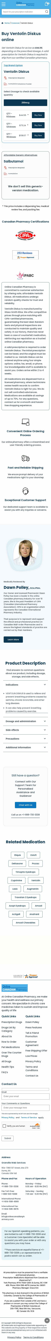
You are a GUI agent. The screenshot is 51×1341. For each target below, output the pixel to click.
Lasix (15, 888)
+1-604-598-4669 (10, 1201)
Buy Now (38, 115)
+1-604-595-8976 (10, 1209)
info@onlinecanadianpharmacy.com (13, 1218)
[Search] (46, 12)
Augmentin (33, 888)
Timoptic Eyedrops (25, 871)
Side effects (12, 730)
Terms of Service (29, 1117)
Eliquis (17, 855)
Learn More (15, 639)
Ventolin (35, 880)
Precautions (12, 738)
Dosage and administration (21, 721)
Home (7, 23)
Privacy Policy (33, 1061)
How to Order (9, 1041)
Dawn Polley (32, 1022)
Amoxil (38, 905)
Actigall (16, 914)
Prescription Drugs (12, 1022)
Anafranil (34, 914)
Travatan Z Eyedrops (25, 897)
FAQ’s (5, 1072)
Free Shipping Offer (36, 1050)
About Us (7, 1036)
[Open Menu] (3, 4)
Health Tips (8, 1066)
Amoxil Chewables (25, 922)
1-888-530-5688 (9, 1194)
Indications (12, 684)
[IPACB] (25, 275)
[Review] (25, 255)
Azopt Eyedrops (17, 905)
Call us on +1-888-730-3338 (25, 814)
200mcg (25, 102)
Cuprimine (16, 880)
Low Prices (31, 1056)
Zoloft (33, 855)
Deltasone (17, 863)
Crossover (15, 23)
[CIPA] (25, 236)
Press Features (34, 1027)
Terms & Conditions (33, 1337)
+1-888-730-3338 (10, 1186)
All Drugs (6, 1061)
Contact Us (32, 1075)
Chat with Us (25, 805)
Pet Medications (11, 1047)
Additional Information (18, 747)
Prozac (35, 863)
